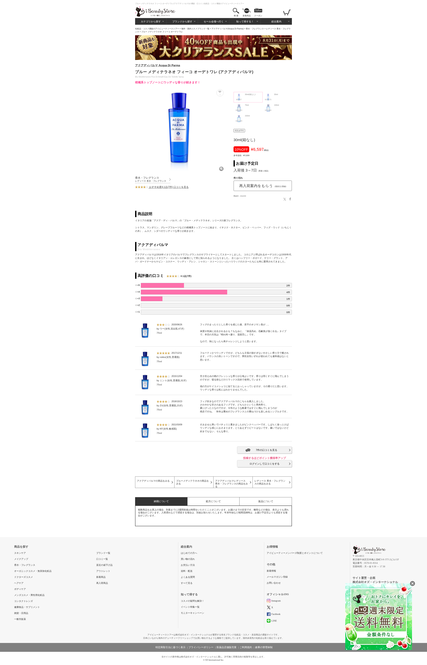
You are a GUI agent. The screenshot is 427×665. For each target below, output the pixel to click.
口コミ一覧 (102, 559)
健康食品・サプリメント (27, 607)
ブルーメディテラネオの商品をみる (192, 482)
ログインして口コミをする (265, 463)
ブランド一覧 (103, 553)
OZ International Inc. (214, 660)
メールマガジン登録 (277, 577)
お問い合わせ (274, 583)
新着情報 (271, 571)
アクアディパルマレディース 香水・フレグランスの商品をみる (231, 484)
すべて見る (186, 583)
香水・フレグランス (255, 29)
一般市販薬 (20, 619)
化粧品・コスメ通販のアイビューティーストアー (157, 29)
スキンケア (20, 553)
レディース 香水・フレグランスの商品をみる (269, 482)
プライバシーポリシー (201, 647)
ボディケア (20, 589)
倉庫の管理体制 (264, 647)
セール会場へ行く (214, 21)
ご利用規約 (246, 647)
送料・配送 (186, 571)
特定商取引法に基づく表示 (170, 647)
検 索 (236, 16)
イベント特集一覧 (190, 607)
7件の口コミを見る (266, 450)
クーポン (258, 16)
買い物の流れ (188, 559)
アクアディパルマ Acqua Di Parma (157, 65)
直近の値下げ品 (104, 565)
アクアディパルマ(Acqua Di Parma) (227, 29)
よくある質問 (188, 577)
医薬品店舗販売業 (227, 647)
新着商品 (247, 16)
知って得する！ (245, 21)
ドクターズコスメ (23, 577)
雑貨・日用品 (21, 613)
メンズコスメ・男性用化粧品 (29, 595)
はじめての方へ (189, 553)
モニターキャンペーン (192, 613)
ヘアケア (19, 583)
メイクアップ (21, 559)
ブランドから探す (182, 21)
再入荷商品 (102, 583)
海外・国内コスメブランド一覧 (195, 29)
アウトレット (103, 571)
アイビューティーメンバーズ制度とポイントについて (295, 553)
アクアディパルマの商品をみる (153, 481)
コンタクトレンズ (23, 601)
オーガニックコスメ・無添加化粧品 (33, 571)
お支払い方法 (188, 565)
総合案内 (276, 21)
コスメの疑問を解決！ (192, 601)
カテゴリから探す (151, 21)
